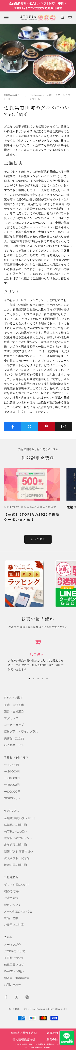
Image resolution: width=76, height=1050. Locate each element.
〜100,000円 (12, 791)
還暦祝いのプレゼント (18, 838)
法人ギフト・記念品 (17, 858)
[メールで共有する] (63, 426)
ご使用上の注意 (14, 925)
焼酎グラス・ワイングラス (21, 731)
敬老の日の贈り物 (15, 865)
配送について (12, 905)
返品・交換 (11, 918)
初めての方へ (12, 891)
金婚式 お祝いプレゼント (20, 818)
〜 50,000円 (12, 785)
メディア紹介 (12, 944)
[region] (38, 654)
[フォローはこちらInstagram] (27, 997)
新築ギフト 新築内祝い (18, 851)
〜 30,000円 (12, 778)
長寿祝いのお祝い (15, 831)
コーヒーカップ (14, 725)
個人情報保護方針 (24, 1039)
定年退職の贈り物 (15, 844)
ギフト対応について (17, 884)
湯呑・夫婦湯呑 (14, 711)
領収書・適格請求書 (17, 978)
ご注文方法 (11, 898)
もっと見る (38, 539)
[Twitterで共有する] (29, 426)
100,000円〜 (12, 798)
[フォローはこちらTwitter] (17, 997)
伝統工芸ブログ (14, 965)
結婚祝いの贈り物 (15, 825)
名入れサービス (14, 745)
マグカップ (11, 718)
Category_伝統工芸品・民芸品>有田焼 (50, 97)
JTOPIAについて (14, 951)
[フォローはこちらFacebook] (6, 997)
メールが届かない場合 (18, 911)
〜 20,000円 (12, 771)
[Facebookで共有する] (12, 426)
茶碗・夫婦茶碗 (14, 705)
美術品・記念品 (14, 738)
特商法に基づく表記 (24, 1033)
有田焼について (14, 958)
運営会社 (52, 1039)
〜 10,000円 (11, 765)
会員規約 (52, 1033)
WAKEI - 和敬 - (14, 971)
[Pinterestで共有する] (46, 426)
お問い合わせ (12, 984)
